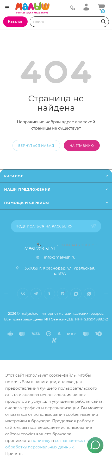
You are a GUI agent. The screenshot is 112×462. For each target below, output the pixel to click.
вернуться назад (36, 146)
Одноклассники (49, 293)
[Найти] (102, 21)
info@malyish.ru (60, 257)
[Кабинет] (86, 7)
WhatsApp (89, 293)
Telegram (36, 293)
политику (40, 440)
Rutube (62, 293)
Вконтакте (22, 293)
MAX (76, 293)
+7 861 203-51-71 (39, 249)
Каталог (13, 176)
